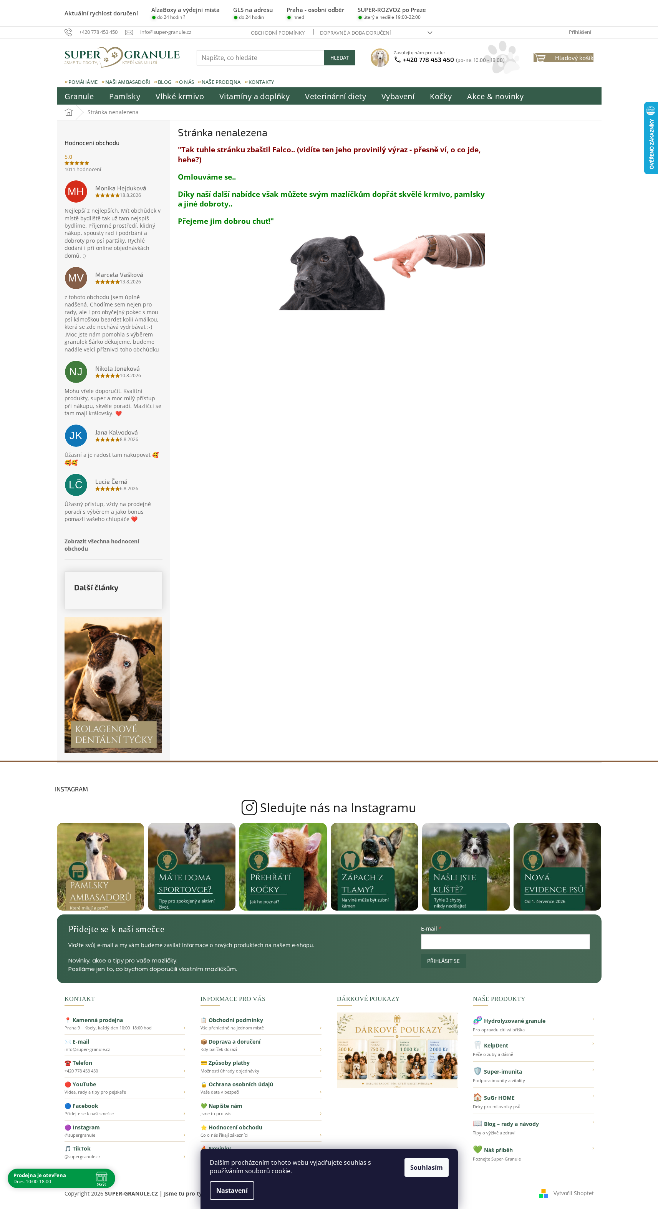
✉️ (125, 1045)
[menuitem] (79, 96)
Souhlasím (426, 1167)
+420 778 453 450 (454, 59)
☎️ (125, 1066)
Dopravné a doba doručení (355, 32)
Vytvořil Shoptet (574, 1192)
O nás (186, 81)
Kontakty (261, 81)
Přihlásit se (443, 961)
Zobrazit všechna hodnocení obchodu (102, 545)
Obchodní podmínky (278, 32)
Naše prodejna (221, 81)
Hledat (339, 57)
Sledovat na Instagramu (329, 807)
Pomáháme (83, 81)
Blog (164, 81)
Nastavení (232, 1190)
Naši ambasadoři (127, 81)
